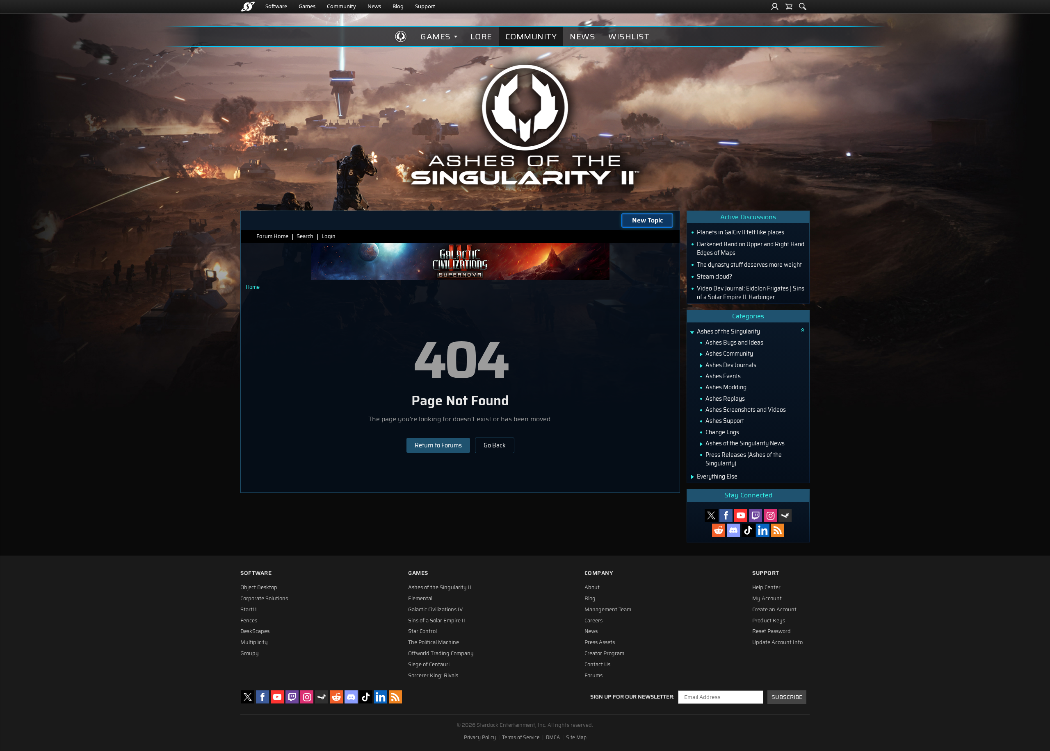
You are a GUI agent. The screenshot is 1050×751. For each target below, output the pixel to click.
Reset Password (771, 631)
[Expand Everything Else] (692, 477)
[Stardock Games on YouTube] (740, 515)
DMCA (553, 737)
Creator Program (604, 653)
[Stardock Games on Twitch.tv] (755, 515)
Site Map (576, 737)
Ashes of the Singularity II (439, 587)
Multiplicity (254, 642)
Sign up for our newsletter (631, 697)
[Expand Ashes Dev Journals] (701, 366)
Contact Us (597, 664)
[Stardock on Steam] (785, 515)
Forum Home (272, 236)
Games (307, 6)
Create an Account (774, 610)
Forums (593, 676)
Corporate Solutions (264, 598)
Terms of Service (521, 737)
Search (305, 236)
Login (329, 236)
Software (276, 6)
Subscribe (787, 697)
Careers (593, 621)
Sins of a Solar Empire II (436, 621)
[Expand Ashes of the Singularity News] (701, 444)
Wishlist (628, 36)
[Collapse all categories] (803, 330)
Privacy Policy (480, 737)
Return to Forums (438, 445)
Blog (398, 6)
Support (425, 6)
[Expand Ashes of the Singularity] (692, 332)
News (374, 6)
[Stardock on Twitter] (711, 515)
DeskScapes (254, 631)
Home (253, 287)
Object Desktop (258, 587)
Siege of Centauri (429, 664)
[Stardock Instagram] (770, 515)
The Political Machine (433, 642)
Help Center (766, 587)
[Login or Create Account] (775, 6)
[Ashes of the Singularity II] (525, 124)
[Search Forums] (803, 6)
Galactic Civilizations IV (435, 610)
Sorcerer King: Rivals (433, 676)
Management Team (607, 610)
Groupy (249, 653)
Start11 (248, 610)
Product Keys (768, 621)
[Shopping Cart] (789, 6)
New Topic (647, 220)
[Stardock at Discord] (733, 530)
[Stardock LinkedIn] (763, 530)
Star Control (422, 631)
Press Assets (599, 642)
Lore (481, 36)
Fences (248, 621)
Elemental (420, 598)
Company (598, 573)
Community (341, 6)
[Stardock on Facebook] (726, 515)
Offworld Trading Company (441, 653)
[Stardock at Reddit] (718, 530)
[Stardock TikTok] (748, 530)
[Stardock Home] (248, 6)
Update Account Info (777, 642)
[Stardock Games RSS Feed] (777, 530)
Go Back (495, 445)
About (592, 587)
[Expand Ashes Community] (701, 354)
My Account (767, 598)
